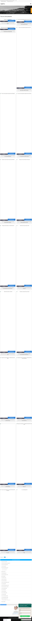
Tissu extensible (3, 588)
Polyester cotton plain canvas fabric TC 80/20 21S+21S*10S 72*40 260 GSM (24, 354)
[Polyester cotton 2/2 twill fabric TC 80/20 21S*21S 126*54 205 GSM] (24, 358)
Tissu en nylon (3, 579)
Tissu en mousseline (4, 564)
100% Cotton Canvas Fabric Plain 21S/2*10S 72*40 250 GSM (24, 288)
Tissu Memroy (3, 577)
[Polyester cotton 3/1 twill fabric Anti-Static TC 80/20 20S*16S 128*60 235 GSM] (24, 159)
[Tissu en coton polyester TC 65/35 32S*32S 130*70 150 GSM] (7, 490)
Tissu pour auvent (3, 561)
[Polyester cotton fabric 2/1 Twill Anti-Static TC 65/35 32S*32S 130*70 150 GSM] (7, 225)
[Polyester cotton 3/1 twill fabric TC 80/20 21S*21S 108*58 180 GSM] (7, 423)
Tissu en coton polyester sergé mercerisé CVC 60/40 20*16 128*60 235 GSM (24, 24)
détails (4, 21)
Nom (20, 610)
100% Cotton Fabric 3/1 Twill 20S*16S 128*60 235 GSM (8, 354)
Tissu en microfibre (3, 574)
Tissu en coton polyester (4, 582)
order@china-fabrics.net (10, 1)
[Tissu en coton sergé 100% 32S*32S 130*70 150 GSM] (8, 19)
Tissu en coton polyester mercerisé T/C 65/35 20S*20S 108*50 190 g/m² (8, 222)
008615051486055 (3, 1)
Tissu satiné (3, 589)
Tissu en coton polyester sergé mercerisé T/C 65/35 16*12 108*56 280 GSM (8, 156)
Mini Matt (2, 576)
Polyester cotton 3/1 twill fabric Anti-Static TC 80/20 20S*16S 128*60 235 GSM (24, 222)
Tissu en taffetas (3, 592)
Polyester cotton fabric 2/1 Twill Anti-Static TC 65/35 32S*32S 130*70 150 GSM (7, 288)
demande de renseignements (11, 21)
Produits (2, 601)
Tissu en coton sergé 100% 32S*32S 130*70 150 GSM (7, 23)
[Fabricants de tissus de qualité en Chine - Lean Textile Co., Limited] (2, 4)
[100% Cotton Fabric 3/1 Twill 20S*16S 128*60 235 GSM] (7, 291)
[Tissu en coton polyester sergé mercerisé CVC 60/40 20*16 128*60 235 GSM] (24, 20)
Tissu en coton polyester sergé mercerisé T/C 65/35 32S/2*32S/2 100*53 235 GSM (24, 90)
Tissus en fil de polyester (4, 585)
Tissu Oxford (3, 580)
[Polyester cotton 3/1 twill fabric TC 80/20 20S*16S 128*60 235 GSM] (7, 358)
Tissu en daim (3, 591)
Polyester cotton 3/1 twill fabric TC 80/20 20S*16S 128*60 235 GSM (8, 420)
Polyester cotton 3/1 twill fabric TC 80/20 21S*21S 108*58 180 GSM (8, 486)
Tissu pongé (3, 583)
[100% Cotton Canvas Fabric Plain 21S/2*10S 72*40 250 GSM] (24, 225)
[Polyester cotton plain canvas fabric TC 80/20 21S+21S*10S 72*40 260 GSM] (24, 291)
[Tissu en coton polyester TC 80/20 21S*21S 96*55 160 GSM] (24, 424)
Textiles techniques (3, 598)
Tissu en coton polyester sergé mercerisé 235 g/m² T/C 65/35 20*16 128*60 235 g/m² (24, 156)
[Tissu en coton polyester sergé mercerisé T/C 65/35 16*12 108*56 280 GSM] (7, 93)
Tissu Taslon (3, 594)
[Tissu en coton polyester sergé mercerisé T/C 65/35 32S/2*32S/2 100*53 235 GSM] (24, 27)
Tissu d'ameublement (4, 597)
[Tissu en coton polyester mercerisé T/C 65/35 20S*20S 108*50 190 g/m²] (7, 159)
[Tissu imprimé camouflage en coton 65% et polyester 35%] (24, 489)
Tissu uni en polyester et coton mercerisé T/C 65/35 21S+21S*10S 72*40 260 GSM (8, 31)
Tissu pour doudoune (4, 567)
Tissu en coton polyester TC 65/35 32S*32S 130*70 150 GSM (8, 552)
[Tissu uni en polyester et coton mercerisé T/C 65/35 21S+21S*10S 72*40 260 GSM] (7, 27)
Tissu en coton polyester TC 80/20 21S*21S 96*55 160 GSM (24, 486)
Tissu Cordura (3, 566)
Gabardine (2, 571)
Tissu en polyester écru (4, 586)
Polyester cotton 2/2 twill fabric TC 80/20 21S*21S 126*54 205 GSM (24, 420)
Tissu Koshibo (3, 573)
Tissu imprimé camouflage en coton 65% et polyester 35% (24, 552)
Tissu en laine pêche (4, 595)
